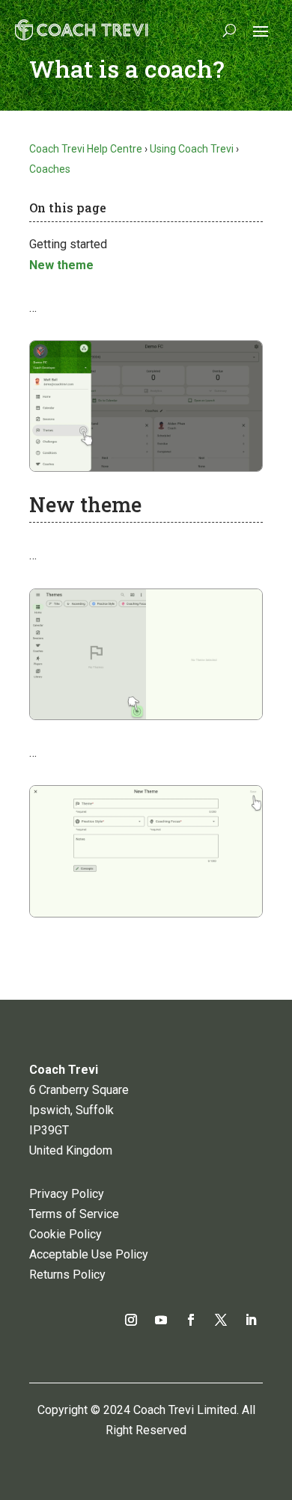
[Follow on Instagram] (131, 1320)
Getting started (68, 244)
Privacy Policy (66, 1194)
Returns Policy (67, 1274)
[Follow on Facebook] (191, 1320)
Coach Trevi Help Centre (85, 149)
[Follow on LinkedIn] (251, 1320)
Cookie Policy (65, 1234)
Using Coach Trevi (192, 149)
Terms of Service (74, 1214)
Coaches (49, 169)
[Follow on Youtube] (161, 1320)
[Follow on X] (221, 1320)
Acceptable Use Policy (88, 1254)
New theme (61, 265)
